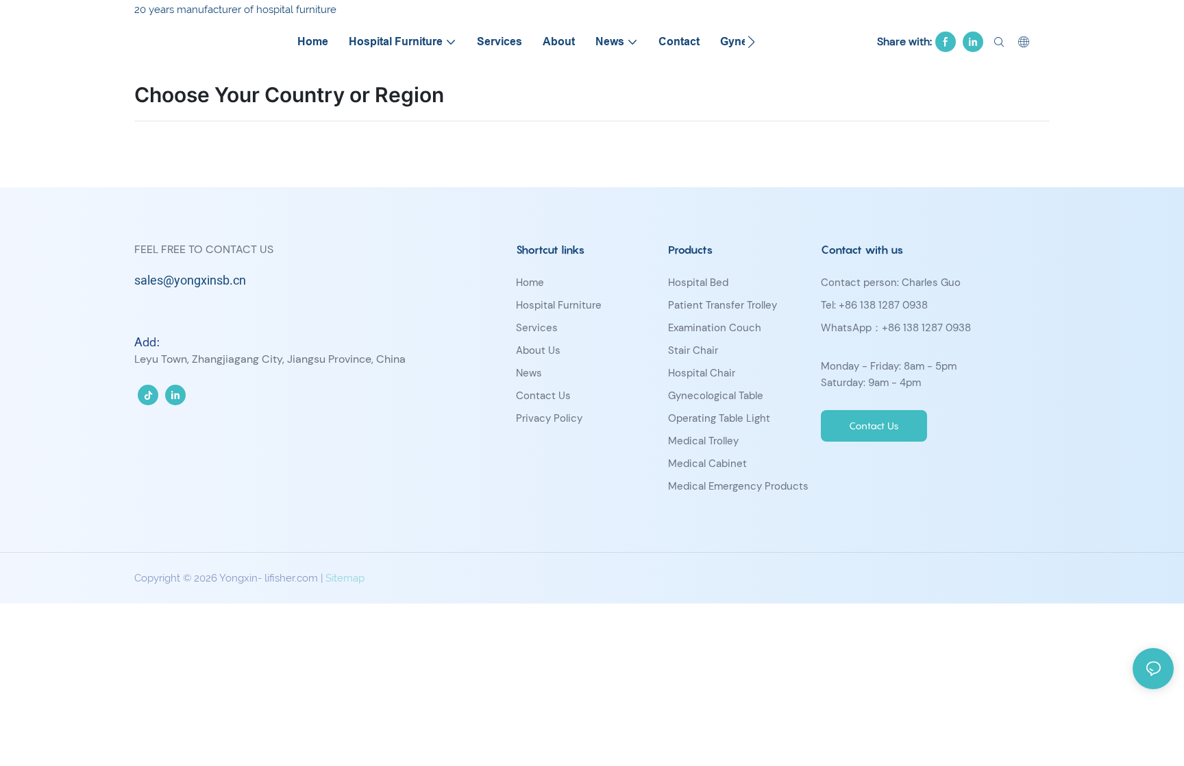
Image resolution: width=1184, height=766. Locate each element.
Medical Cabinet (707, 463)
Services (537, 328)
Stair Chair (693, 350)
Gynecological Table (715, 396)
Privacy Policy (549, 418)
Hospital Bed (698, 282)
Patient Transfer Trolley (722, 305)
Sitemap (345, 578)
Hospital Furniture (559, 305)
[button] (751, 42)
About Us (538, 350)
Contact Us (543, 396)
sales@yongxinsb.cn (190, 281)
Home (530, 282)
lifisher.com (291, 578)
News (529, 373)
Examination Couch (714, 328)
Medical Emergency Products (738, 486)
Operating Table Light (719, 418)
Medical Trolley (703, 441)
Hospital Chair (701, 373)
